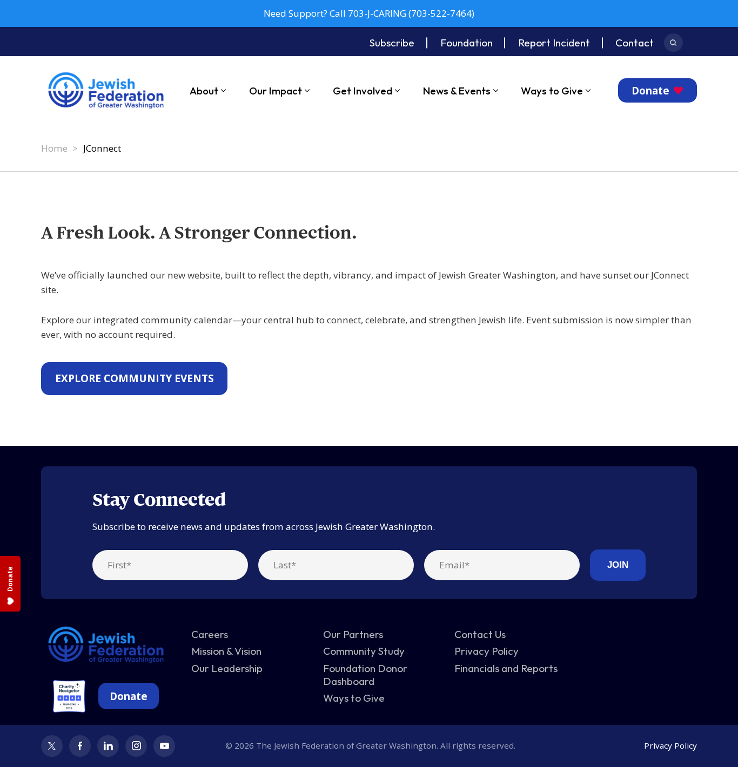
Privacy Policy (486, 650)
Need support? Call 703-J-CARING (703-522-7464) (369, 13)
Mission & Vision (226, 650)
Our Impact (275, 90)
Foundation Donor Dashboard (365, 675)
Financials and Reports (506, 668)
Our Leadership (227, 668)
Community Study (364, 650)
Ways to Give (552, 90)
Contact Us (480, 634)
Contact (634, 42)
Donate (650, 91)
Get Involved (362, 90)
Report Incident (554, 42)
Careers (209, 634)
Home (54, 148)
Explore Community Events (134, 378)
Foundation (466, 42)
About (204, 90)
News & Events (457, 90)
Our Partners (353, 634)
